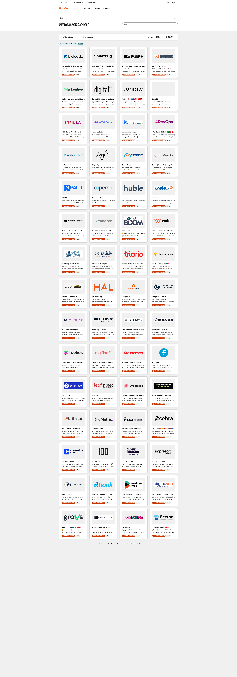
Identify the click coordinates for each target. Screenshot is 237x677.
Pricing (97, 8)
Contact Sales (92, 2)
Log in (167, 2)
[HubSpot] (64, 8)
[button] (176, 18)
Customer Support (78, 2)
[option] (68, 37)
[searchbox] (150, 24)
